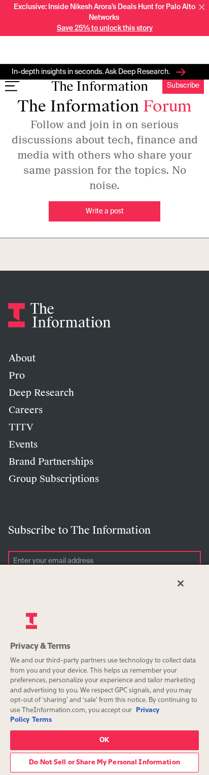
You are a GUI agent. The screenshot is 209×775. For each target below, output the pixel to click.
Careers (26, 410)
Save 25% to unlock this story (105, 28)
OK (104, 740)
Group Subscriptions (54, 479)
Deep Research (41, 393)
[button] (202, 7)
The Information (104, 106)
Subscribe (183, 85)
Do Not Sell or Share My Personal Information (104, 762)
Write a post (105, 211)
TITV (21, 427)
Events (23, 444)
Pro (17, 376)
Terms (42, 720)
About (22, 358)
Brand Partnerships (51, 462)
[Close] (180, 583)
